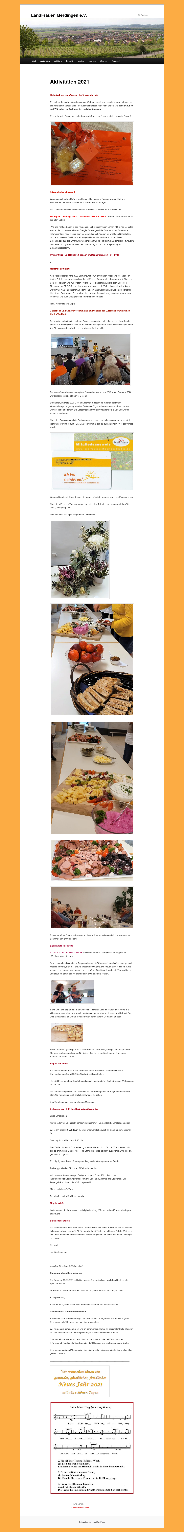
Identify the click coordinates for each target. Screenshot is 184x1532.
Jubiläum (58, 60)
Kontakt (69, 60)
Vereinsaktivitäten (81, 1507)
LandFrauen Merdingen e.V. (59, 15)
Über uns (104, 60)
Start (34, 60)
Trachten (92, 60)
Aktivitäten (45, 60)
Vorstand (115, 60)
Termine (80, 60)
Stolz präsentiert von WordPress (92, 1522)
